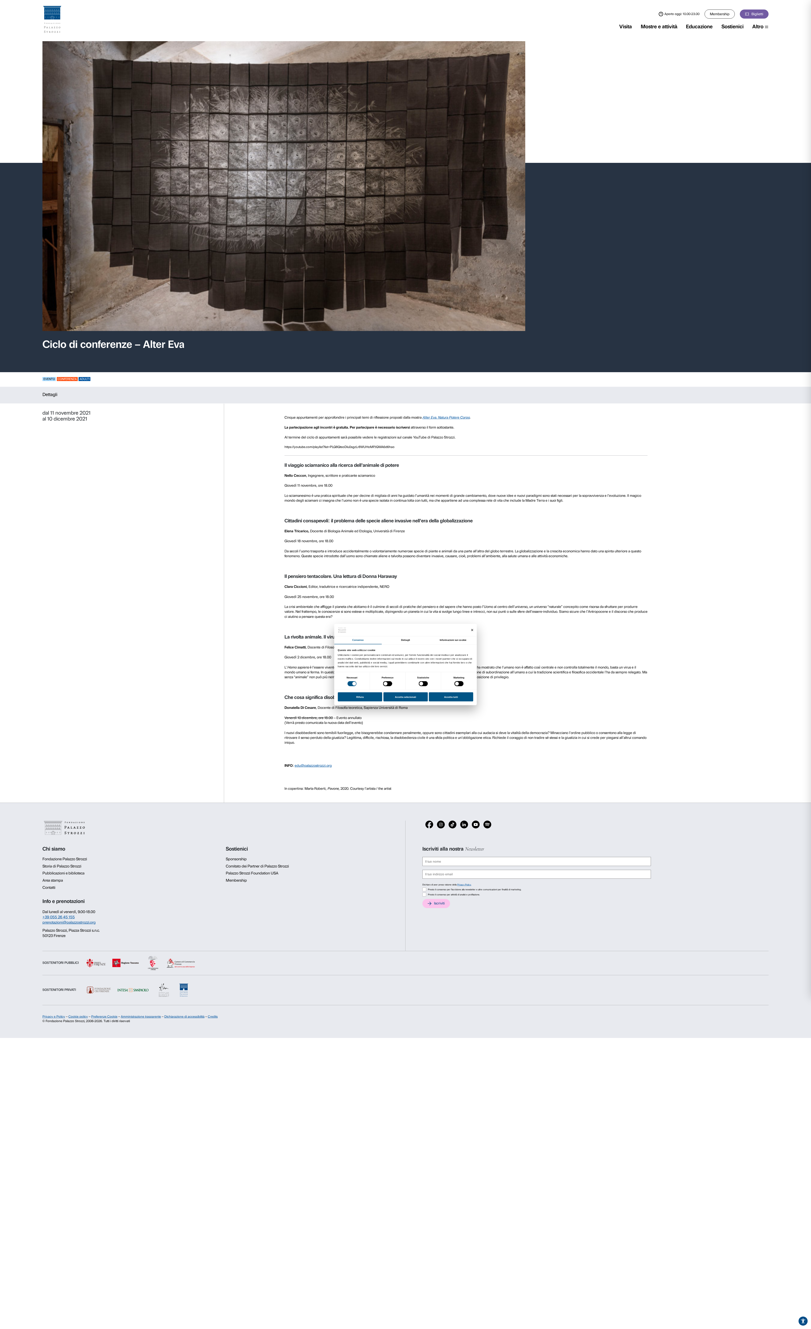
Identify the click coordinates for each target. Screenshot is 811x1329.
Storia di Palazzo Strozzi (61, 866)
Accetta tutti (451, 697)
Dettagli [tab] (405, 640)
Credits (213, 1017)
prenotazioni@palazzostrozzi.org (69, 922)
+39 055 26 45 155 (58, 917)
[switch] (387, 683)
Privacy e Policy (53, 1017)
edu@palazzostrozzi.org (313, 765)
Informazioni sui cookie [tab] (453, 640)
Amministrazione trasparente (141, 1017)
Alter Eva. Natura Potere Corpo (446, 417)
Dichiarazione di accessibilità (184, 1017)
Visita (625, 26)
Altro (757, 26)
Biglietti (757, 14)
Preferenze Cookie (104, 1017)
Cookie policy (78, 1017)
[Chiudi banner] (472, 630)
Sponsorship (236, 859)
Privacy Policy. (464, 884)
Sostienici (732, 26)
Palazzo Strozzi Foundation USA (252, 873)
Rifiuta (360, 697)
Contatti (48, 887)
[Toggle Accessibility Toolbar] (803, 1321)
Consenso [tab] (358, 640)
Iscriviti (439, 903)
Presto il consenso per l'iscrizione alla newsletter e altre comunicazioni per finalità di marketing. (474, 889)
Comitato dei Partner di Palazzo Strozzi (257, 866)
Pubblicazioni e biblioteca (63, 873)
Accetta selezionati (405, 697)
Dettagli (49, 394)
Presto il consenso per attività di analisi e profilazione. (454, 894)
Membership (719, 14)
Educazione (699, 26)
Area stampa (52, 880)
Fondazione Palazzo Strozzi (64, 859)
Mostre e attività (659, 26)
